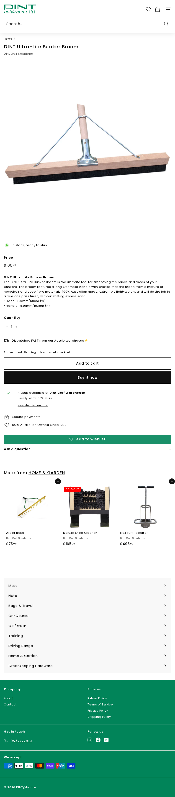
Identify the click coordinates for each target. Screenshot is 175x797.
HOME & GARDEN (46, 472)
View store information (33, 405)
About (8, 698)
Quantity (12, 317)
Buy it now (87, 377)
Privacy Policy (98, 711)
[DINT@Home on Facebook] (98, 739)
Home (8, 39)
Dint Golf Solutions (18, 53)
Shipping (29, 352)
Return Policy (97, 698)
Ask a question (17, 449)
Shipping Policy (99, 717)
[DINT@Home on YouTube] (106, 739)
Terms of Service (100, 704)
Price (8, 257)
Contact (10, 704)
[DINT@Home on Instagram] (90, 739)
